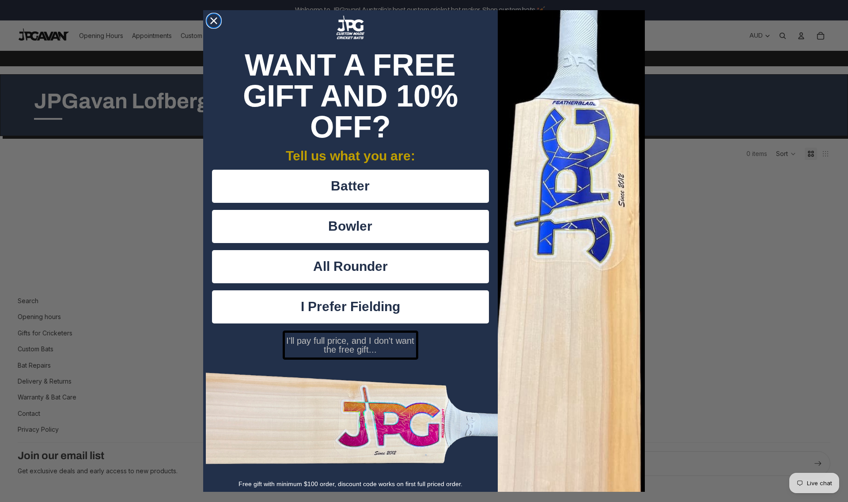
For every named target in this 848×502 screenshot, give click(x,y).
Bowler (350, 226)
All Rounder (350, 266)
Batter (350, 186)
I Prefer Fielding (350, 306)
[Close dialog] (214, 21)
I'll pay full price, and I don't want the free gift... (350, 345)
